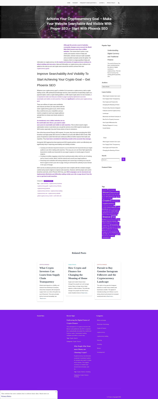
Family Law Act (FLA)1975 (111, 214)
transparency (106, 237)
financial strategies (112, 221)
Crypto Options (106, 211)
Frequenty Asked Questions (88, 2)
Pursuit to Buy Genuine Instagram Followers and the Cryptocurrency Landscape (111, 110)
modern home (112, 227)
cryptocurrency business (55, 183)
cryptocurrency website (54, 193)
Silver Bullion (105, 233)
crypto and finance (115, 200)
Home (68, 2)
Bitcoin (106, 192)
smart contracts (113, 233)
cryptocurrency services (43, 191)
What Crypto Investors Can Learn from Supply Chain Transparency (50, 274)
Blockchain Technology (103, 324)
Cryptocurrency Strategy (108, 205)
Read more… (43, 298)
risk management (113, 232)
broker (104, 194)
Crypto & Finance (44, 264)
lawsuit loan (105, 227)
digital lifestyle (105, 212)
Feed (104, 138)
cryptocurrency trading (56, 191)
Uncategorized (101, 352)
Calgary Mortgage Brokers (110, 196)
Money (99, 348)
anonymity (105, 190)
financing (99, 340)
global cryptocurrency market (45, 195)
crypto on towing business (114, 209)
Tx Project (109, 397)
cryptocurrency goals (43, 68)
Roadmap (75, 2)
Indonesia (117, 222)
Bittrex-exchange (101, 320)
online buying (109, 228)
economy (112, 212)
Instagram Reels (106, 225)
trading (112, 235)
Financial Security (111, 219)
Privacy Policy (111, 2)
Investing (114, 225)
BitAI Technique (112, 190)
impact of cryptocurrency (108, 222)
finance (106, 216)
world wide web (57, 195)
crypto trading (114, 211)
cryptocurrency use (42, 193)
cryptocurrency (48, 180)
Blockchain (115, 192)
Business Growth (110, 194)
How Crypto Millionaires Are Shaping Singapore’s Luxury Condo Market (110, 125)
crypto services (44, 183)
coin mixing (109, 198)
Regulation (105, 232)
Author (101, 2)
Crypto (106, 200)
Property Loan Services (112, 230)
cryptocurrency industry (55, 186)
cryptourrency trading (102, 336)
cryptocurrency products (43, 188)
